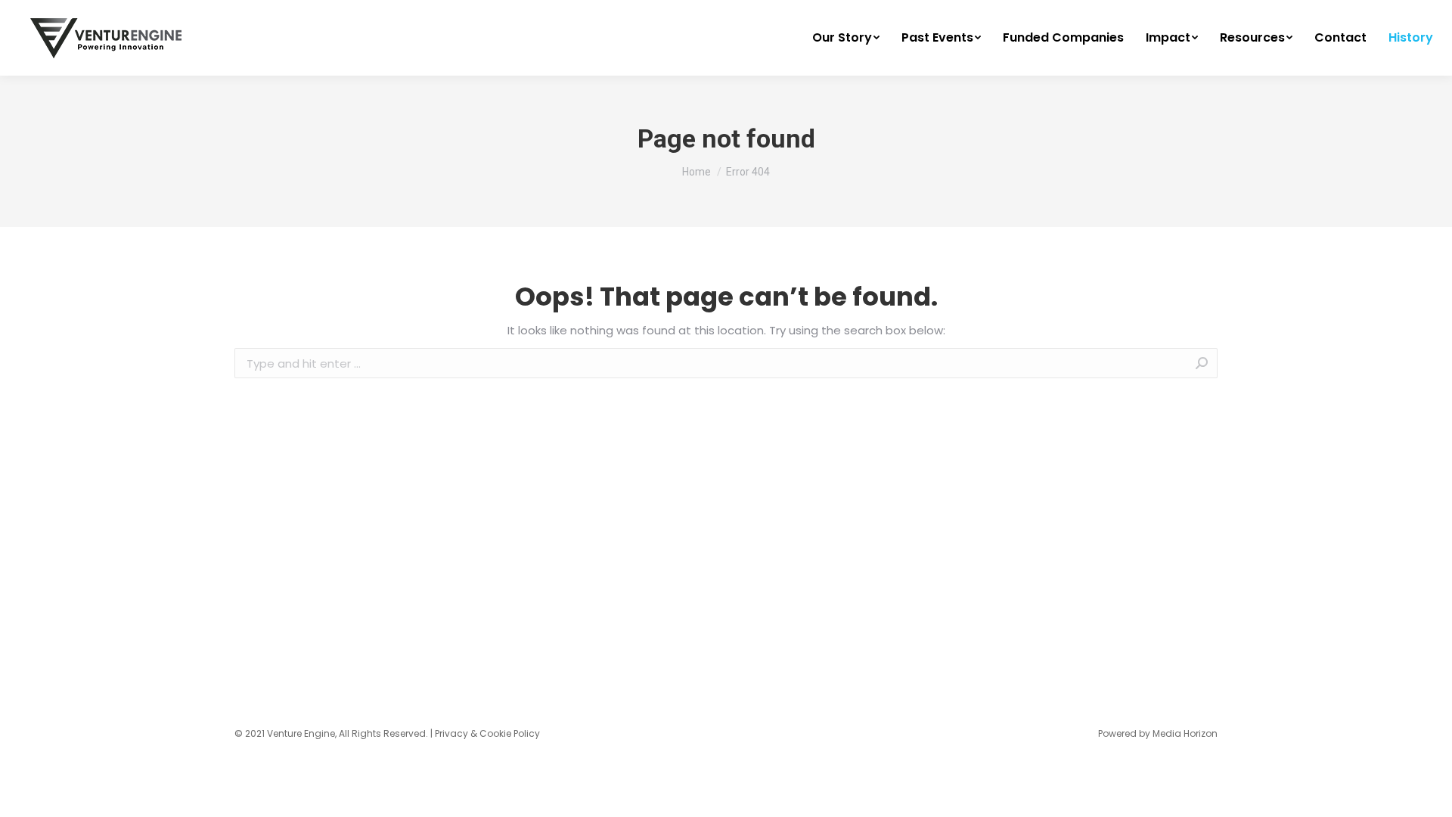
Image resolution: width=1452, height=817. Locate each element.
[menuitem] (845, 37)
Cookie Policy (509, 733)
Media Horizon (1185, 733)
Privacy (451, 733)
